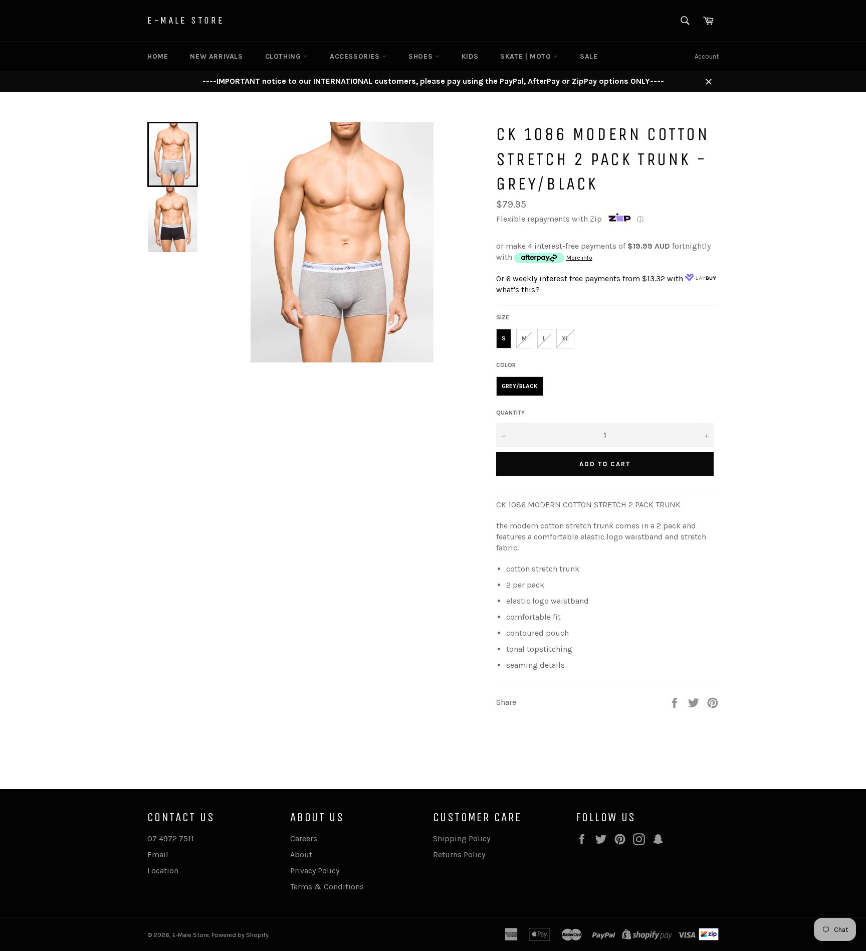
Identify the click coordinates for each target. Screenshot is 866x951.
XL (565, 338)
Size (502, 317)
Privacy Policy (314, 870)
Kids (470, 56)
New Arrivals (216, 56)
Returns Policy (459, 854)
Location (162, 870)
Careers (303, 838)
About (301, 854)
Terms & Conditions (327, 886)
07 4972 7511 (170, 838)
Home (157, 56)
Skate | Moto (526, 56)
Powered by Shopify (240, 934)
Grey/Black (520, 386)
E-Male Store (185, 20)
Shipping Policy (461, 838)
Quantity (510, 412)
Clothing (284, 56)
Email (157, 854)
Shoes (421, 56)
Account (707, 56)
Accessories (356, 56)
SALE (588, 56)
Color (506, 364)
